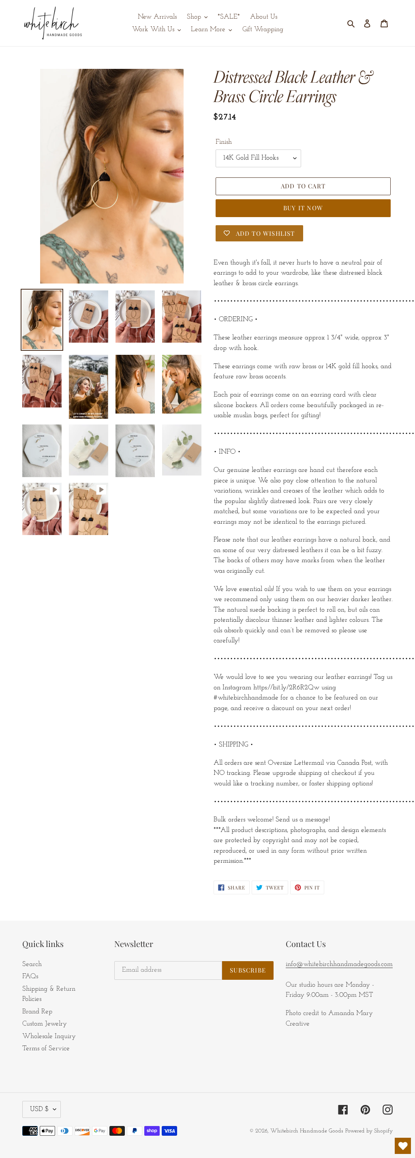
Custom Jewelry (44, 1023)
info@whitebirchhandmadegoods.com (339, 964)
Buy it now (303, 208)
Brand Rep (37, 1011)
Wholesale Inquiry (49, 1036)
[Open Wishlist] (403, 1146)
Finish (224, 142)
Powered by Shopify (369, 1131)
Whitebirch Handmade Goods (306, 1131)
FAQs (30, 976)
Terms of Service (46, 1048)
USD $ (39, 1109)
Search (32, 964)
